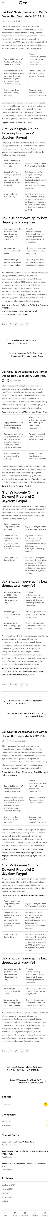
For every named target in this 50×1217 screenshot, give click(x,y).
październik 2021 (8, 1185)
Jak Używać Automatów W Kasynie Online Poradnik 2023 (24, 1165)
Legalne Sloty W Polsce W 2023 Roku (18, 1142)
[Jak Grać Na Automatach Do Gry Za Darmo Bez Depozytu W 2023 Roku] (10, 324)
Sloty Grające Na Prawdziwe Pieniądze (17, 486)
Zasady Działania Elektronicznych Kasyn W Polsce (22, 853)
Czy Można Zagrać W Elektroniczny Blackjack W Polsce (24, 895)
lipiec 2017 (6, 1193)
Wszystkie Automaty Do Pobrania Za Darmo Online (22, 849)
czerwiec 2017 (7, 1197)
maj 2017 (5, 1201)
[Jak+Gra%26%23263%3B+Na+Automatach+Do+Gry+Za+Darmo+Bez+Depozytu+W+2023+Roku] (15, 324)
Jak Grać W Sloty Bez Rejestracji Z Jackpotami (20, 668)
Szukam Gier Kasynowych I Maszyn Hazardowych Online (25, 412)
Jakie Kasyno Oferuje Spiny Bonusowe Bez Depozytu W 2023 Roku (25, 1152)
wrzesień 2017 (7, 1189)
